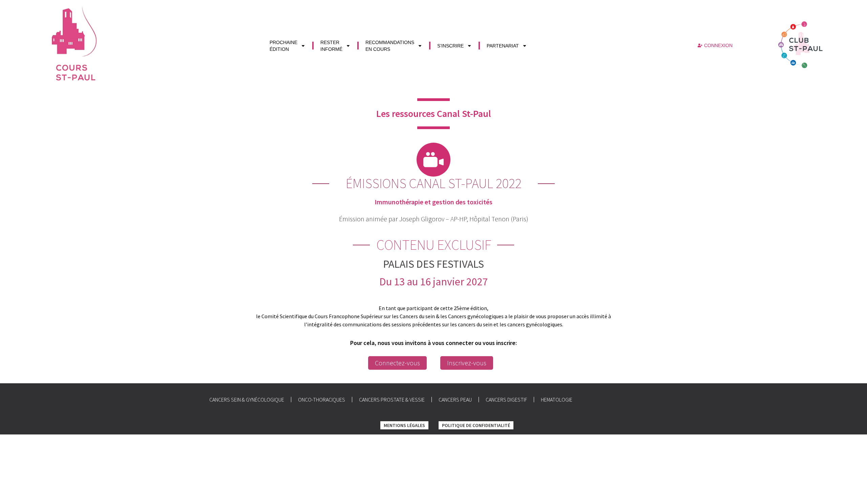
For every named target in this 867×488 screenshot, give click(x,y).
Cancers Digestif (506, 399)
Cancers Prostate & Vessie (392, 399)
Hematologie (556, 399)
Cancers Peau (455, 399)
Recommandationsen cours (389, 46)
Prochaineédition (283, 46)
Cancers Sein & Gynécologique (246, 399)
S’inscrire (450, 45)
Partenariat (503, 45)
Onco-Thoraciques (321, 399)
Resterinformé (331, 46)
